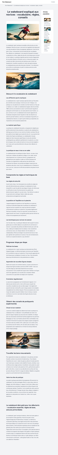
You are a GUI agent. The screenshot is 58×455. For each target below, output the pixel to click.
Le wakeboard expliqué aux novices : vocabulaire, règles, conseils (28, 5)
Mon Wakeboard (6, 2)
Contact (53, 2)
